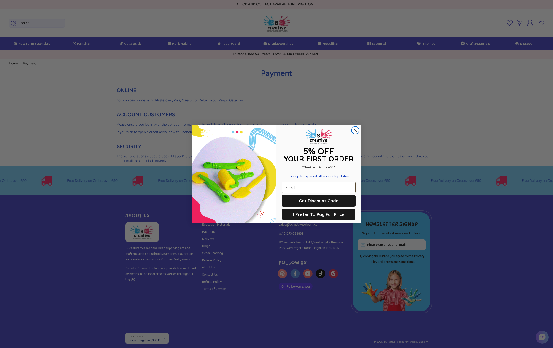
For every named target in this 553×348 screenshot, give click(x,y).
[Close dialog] (355, 130)
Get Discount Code (318, 200)
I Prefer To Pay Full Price (319, 214)
